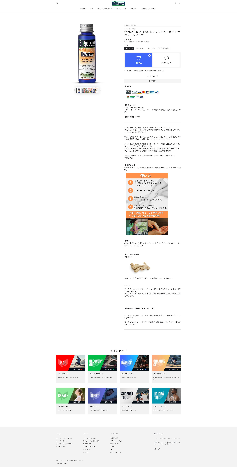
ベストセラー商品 (132, 25)
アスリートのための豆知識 (91, 441)
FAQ (111, 449)
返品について (114, 444)
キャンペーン (87, 449)
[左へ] (74, 90)
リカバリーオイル (61, 441)
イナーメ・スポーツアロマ (130, 28)
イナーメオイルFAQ (89, 446)
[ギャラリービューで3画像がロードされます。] (89, 90)
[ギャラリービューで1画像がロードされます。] (78, 90)
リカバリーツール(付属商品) (64, 444)
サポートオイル (60, 446)
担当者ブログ (87, 444)
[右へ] (100, 90)
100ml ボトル (151, 49)
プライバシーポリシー (117, 441)
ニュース (86, 452)
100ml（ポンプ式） (164, 49)
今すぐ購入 (153, 81)
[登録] (180, 438)
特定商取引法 (114, 438)
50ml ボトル (139, 49)
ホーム (125, 25)
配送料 (130, 41)
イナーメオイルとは (89, 438)
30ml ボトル (129, 49)
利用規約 (113, 446)
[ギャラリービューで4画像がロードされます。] (95, 90)
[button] (57, 3)
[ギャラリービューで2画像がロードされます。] (84, 90)
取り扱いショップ (115, 452)
